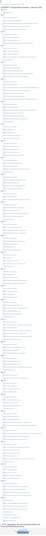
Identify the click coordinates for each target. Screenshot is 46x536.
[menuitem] (0, 2)
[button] (0, 1)
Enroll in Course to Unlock (23, 532)
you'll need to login (27, 531)
